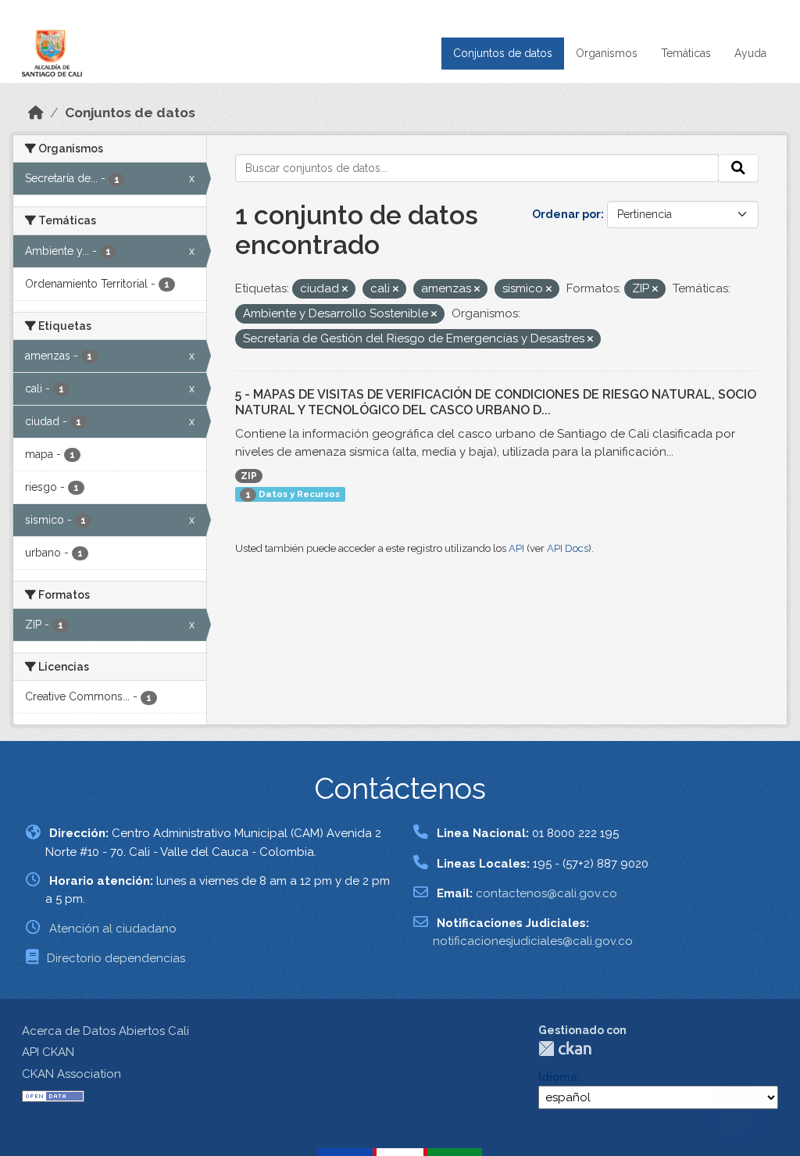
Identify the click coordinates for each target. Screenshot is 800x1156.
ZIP (249, 476)
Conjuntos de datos (502, 53)
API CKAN (48, 1052)
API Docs (567, 548)
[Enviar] (738, 168)
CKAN (564, 1048)
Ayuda (750, 53)
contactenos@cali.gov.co (546, 893)
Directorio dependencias (116, 958)
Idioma (557, 1077)
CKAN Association (71, 1074)
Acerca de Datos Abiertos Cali (105, 1031)
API (516, 548)
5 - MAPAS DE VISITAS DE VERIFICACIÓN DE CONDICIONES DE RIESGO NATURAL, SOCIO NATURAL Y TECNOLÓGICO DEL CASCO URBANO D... (495, 402)
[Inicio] (36, 112)
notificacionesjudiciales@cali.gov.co (533, 941)
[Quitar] (345, 290)
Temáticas (686, 53)
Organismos (607, 53)
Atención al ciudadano (113, 929)
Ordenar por (566, 214)
